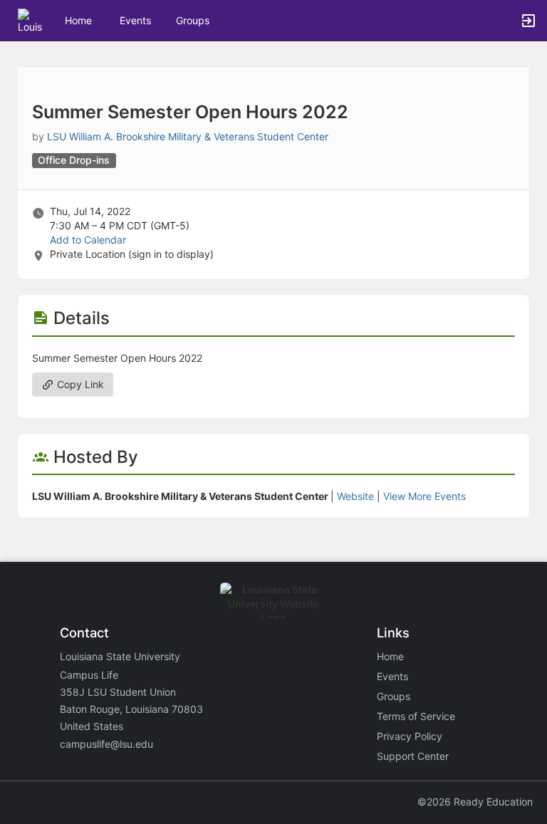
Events (135, 20)
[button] (30, 20)
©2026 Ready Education (475, 802)
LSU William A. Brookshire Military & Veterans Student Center (187, 136)
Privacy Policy (409, 736)
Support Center (413, 756)
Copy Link (79, 384)
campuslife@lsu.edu (106, 744)
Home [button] (78, 20)
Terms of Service (416, 716)
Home (390, 656)
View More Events (424, 496)
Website (355, 496)
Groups (192, 20)
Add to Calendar (88, 240)
